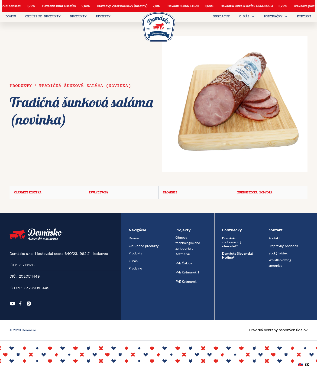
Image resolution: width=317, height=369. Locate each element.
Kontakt (274, 238)
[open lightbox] (235, 104)
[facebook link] (20, 303)
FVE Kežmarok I (186, 281)
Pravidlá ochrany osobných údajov (278, 329)
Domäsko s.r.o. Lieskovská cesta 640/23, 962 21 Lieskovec (59, 253)
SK (307, 364)
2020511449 (29, 276)
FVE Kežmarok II (187, 272)
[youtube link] (12, 303)
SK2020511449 (36, 288)
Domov (134, 238)
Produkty (21, 86)
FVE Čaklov (183, 263)
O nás (133, 261)
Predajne (135, 268)
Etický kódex (278, 253)
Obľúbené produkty (144, 246)
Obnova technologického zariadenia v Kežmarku (187, 245)
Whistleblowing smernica (279, 263)
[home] (158, 27)
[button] (247, 17)
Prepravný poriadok (283, 246)
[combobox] (303, 364)
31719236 (27, 265)
